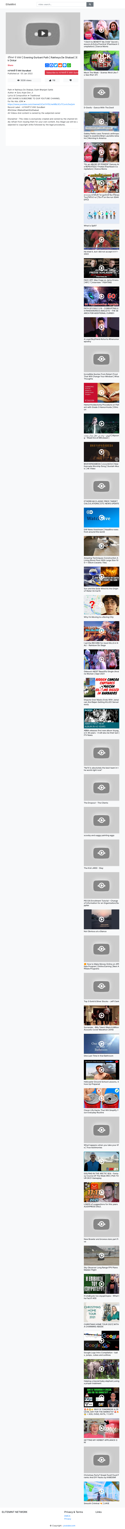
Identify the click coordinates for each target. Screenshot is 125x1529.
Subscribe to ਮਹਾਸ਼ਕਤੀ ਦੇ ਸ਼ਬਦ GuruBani (62, 72)
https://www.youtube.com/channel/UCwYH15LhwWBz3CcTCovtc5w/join (41, 104)
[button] (90, 4)
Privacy (67, 1519)
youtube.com (69, 1525)
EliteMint (11, 4)
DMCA (67, 1516)
